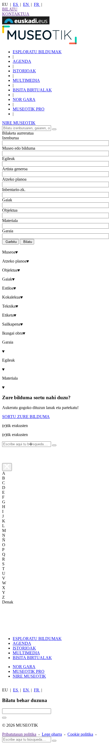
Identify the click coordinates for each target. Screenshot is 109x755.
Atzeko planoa (14, 179)
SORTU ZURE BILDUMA (26, 416)
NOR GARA (24, 99)
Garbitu (11, 242)
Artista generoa (15, 169)
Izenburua (10, 138)
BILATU (9, 9)
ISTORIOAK (24, 71)
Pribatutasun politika (19, 734)
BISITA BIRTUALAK (32, 90)
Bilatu (27, 242)
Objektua (9, 210)
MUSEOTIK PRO (28, 109)
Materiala (10, 220)
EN (26, 4)
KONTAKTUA (15, 14)
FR (37, 4)
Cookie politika (80, 734)
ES (16, 4)
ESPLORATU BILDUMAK (37, 52)
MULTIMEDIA (26, 80)
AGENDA (22, 61)
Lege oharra (52, 734)
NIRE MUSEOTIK (18, 123)
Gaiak (7, 200)
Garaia (7, 231)
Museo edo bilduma (18, 148)
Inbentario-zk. (13, 189)
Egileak (8, 158)
